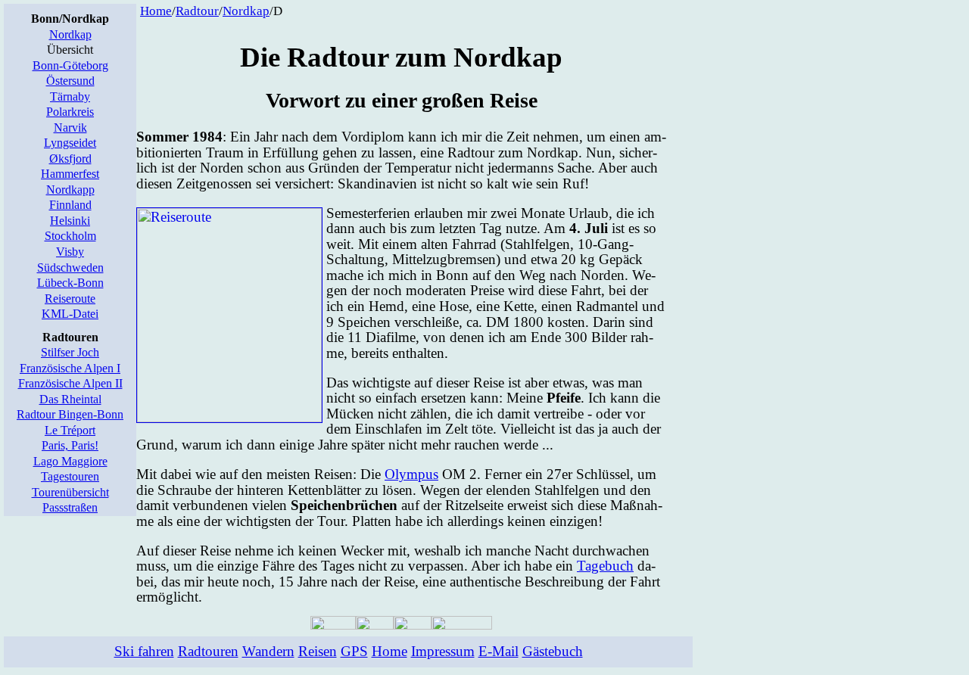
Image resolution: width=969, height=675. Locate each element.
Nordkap (70, 34)
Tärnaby (70, 96)
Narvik (70, 127)
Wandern (268, 651)
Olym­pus (411, 474)
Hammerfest (70, 173)
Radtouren (208, 651)
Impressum (443, 651)
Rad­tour (197, 11)
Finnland (70, 204)
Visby (70, 251)
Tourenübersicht (70, 492)
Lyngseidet (70, 142)
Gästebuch (552, 651)
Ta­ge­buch (605, 566)
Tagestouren (70, 476)
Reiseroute (70, 298)
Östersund (70, 80)
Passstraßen (70, 507)
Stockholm (70, 235)
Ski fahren (144, 651)
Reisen (317, 651)
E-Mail (498, 651)
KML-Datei (70, 313)
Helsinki (70, 220)
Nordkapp (70, 189)
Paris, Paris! (70, 445)
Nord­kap (246, 11)
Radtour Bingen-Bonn (70, 414)
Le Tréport (70, 430)
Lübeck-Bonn (70, 282)
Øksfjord (70, 158)
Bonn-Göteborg (70, 65)
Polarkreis (70, 111)
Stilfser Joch (70, 352)
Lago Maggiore (70, 461)
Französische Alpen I (70, 368)
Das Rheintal (70, 399)
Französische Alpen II (70, 383)
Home (156, 11)
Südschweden (70, 267)
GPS (354, 651)
